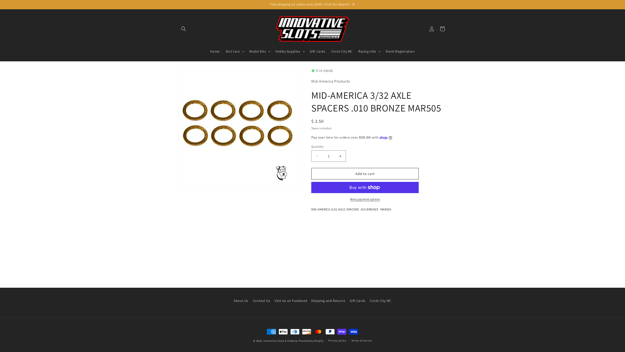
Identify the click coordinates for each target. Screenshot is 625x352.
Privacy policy (337, 340)
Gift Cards (357, 300)
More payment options (365, 199)
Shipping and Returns (328, 300)
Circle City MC (380, 300)
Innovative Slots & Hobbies (280, 340)
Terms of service (361, 340)
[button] (183, 28)
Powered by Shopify (311, 340)
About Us (241, 300)
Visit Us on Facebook (291, 300)
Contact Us (261, 300)
